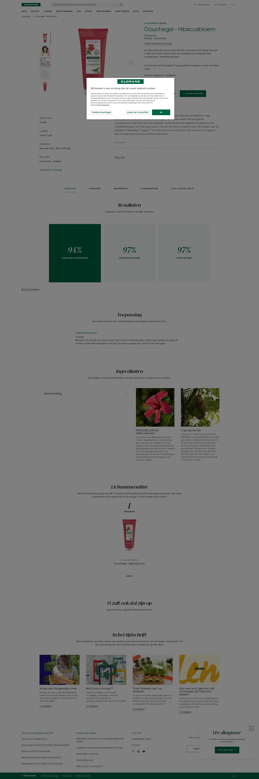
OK (161, 112)
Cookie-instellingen (101, 112)
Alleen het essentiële (138, 112)
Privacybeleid (103, 105)
